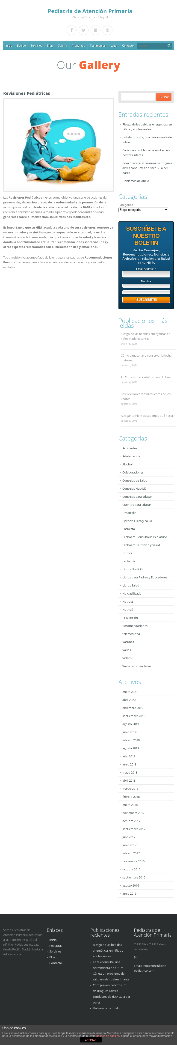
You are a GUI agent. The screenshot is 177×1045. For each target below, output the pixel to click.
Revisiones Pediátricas (26, 93)
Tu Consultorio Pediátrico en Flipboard (147, 377)
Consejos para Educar (137, 496)
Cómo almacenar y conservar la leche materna (146, 357)
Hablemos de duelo (135, 181)
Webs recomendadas (136, 666)
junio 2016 (129, 893)
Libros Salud (130, 585)
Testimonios (98, 46)
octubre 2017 (131, 821)
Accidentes (129, 448)
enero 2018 (130, 805)
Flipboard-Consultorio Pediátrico (144, 537)
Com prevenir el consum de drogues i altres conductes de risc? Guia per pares (147, 168)
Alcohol (127, 464)
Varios (126, 650)
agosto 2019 (130, 724)
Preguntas (78, 46)
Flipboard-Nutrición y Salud (141, 545)
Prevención (130, 618)
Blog (50, 46)
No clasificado (132, 593)
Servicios (36, 46)
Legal (113, 46)
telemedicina (131, 634)
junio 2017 (129, 845)
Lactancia (128, 561)
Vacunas (128, 642)
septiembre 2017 (133, 829)
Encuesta (128, 529)
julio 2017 (128, 837)
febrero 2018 (131, 797)
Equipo (21, 46)
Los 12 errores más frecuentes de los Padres (146, 396)
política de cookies (108, 1036)
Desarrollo (129, 513)
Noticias (127, 601)
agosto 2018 (130, 748)
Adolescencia (131, 456)
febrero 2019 (131, 740)
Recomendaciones (135, 626)
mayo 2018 (129, 772)
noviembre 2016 (133, 861)
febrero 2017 (131, 853)
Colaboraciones (133, 472)
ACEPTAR (91, 1040)
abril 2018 (129, 780)
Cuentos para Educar (136, 505)
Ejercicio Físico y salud (137, 521)
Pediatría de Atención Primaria (90, 11)
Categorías (125, 205)
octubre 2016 (131, 869)
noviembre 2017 (133, 813)
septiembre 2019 (133, 716)
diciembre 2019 (132, 708)
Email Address (146, 269)
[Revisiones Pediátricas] (57, 145)
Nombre (146, 281)
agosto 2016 (130, 885)
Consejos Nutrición (135, 488)
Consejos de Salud (134, 480)
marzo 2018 (130, 788)
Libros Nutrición (133, 569)
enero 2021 (130, 692)
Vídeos (127, 658)
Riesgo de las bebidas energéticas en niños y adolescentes (145, 336)
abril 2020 (129, 700)
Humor (127, 553)
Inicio (9, 46)
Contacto (128, 46)
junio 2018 (129, 764)
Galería (62, 46)
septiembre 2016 (133, 877)
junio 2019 (129, 732)
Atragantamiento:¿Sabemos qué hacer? (148, 416)
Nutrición (128, 609)
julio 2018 (128, 756)
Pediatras (55, 946)
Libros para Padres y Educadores (144, 577)
